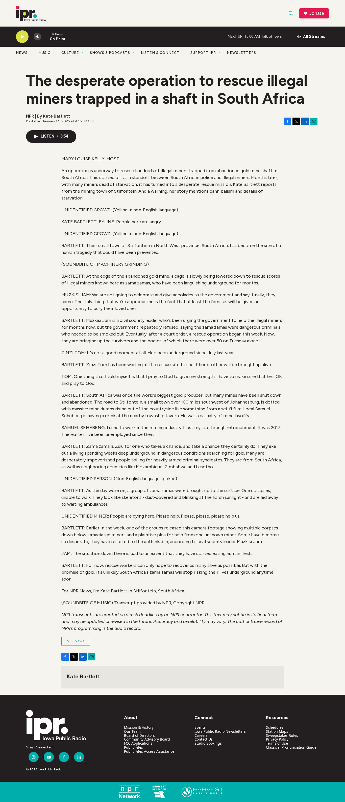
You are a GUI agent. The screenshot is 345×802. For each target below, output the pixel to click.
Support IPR (203, 53)
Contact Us (203, 739)
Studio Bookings (208, 743)
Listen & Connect (160, 53)
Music (44, 53)
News (22, 53)
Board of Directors (139, 735)
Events (200, 727)
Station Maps (277, 731)
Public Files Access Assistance (149, 751)
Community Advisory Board (147, 739)
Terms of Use (277, 743)
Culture (70, 53)
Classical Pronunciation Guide (291, 747)
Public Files (133, 747)
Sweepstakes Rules (282, 735)
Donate (316, 13)
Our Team (132, 731)
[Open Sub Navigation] (31, 53)
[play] (22, 37)
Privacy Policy (277, 739)
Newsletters (241, 53)
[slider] (45, 36)
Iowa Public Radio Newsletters (220, 731)
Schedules (274, 727)
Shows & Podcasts (110, 53)
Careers (201, 735)
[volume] (37, 36)
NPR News (76, 641)
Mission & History (139, 727)
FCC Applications (138, 743)
